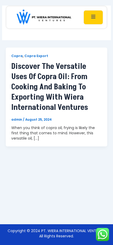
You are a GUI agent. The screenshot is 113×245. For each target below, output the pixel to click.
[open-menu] (93, 17)
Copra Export (36, 56)
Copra (17, 56)
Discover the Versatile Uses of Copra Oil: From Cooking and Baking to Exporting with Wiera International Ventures (49, 87)
